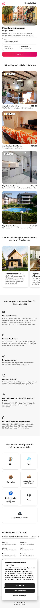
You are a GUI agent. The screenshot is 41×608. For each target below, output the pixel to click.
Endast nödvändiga (20, 591)
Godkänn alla (20, 586)
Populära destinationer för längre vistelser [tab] (15, 536)
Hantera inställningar (19, 595)
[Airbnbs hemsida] (3, 3)
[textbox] (11, 48)
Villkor (24, 604)
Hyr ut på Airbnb (30, 3)
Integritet (17, 604)
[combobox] (20, 42)
